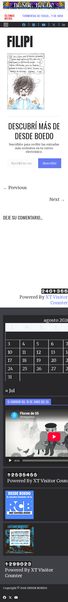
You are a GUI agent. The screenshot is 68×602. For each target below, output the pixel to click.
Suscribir (50, 163)
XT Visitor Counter (57, 299)
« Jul (10, 390)
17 (10, 360)
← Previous (15, 187)
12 (38, 352)
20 (53, 360)
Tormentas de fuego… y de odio (42, 16)
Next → (57, 199)
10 (10, 352)
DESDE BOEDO (37, 588)
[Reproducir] (10, 460)
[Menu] (6, 24)
